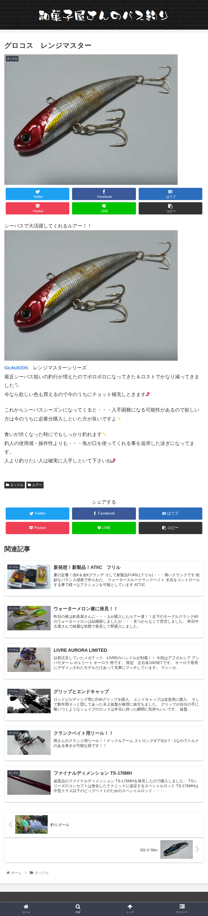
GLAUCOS (16, 367)
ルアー (37, 485)
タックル (16, 485)
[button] (192, 619)
